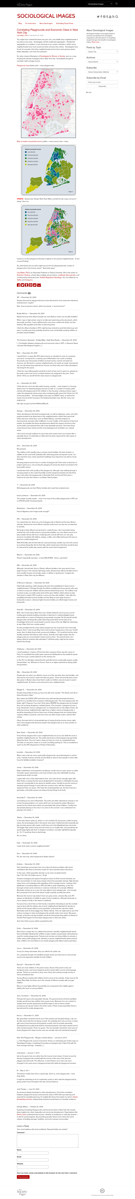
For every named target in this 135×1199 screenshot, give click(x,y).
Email (19, 1157)
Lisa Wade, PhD (22, 35)
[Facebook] (101, 16)
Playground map (23, 65)
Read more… (96, 42)
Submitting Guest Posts (64, 23)
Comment (21, 1132)
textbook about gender (67, 275)
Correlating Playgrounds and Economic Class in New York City (47, 31)
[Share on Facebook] (18, 285)
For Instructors (30, 23)
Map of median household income (29, 141)
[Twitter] (98, 16)
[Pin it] (30, 285)
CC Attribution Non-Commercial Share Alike (102, 1195)
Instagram (28, 280)
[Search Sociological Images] (116, 16)
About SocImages (46, 23)
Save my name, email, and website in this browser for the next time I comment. (47, 1173)
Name (19, 1150)
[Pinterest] (104, 16)
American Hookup (23, 275)
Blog (20, 23)
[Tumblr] (107, 16)
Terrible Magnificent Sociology (51, 277)
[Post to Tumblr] (26, 285)
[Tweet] (22, 285)
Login (89, 92)
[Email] (39, 285)
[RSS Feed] (113, 16)
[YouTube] (110, 16)
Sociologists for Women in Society (52, 56)
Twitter (19, 280)
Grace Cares (21, 1114)
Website (20, 1164)
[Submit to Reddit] (34, 285)
